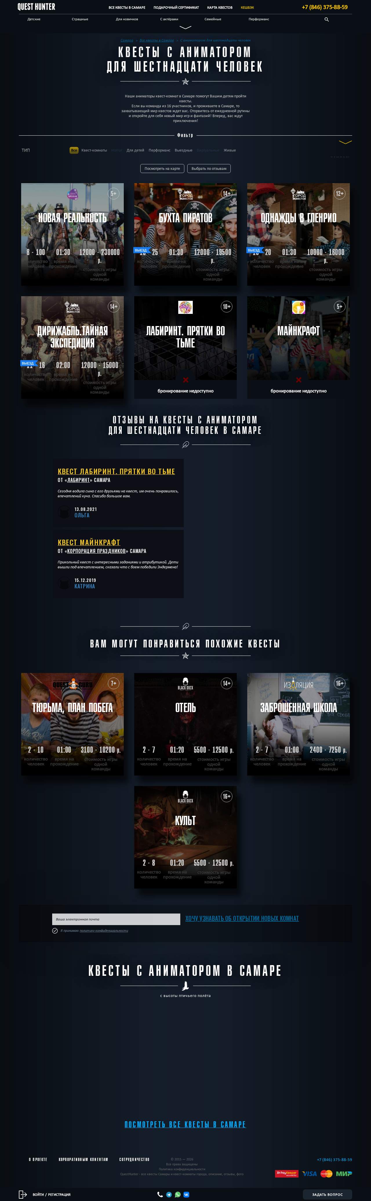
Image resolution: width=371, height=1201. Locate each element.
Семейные (213, 19)
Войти (38, 1194)
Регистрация (59, 1194)
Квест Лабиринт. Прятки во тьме (116, 471)
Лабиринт (78, 479)
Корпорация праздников (96, 550)
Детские (34, 19)
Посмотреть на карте (162, 168)
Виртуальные (208, 150)
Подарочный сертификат (176, 7)
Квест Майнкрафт (89, 542)
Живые (230, 150)
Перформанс (259, 19)
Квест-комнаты (94, 150)
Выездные (183, 150)
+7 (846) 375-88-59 (325, 7)
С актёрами (169, 19)
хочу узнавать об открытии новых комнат (242, 918)
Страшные (80, 19)
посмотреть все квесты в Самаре (185, 1125)
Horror (116, 150)
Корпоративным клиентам (84, 1159)
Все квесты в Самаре (127, 7)
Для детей (135, 150)
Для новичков (127, 19)
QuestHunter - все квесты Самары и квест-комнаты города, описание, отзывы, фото (181, 1174)
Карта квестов (219, 7)
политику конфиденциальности (104, 931)
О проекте (38, 1159)
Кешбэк (247, 7)
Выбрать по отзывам (209, 168)
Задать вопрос (327, 1194)
